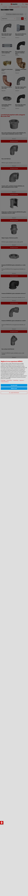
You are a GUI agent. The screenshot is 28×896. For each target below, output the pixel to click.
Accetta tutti (14, 385)
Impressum (22, 380)
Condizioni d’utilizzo (5, 381)
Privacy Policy (9, 380)
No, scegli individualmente (14, 392)
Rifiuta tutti (14, 388)
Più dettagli (3, 380)
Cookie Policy (15, 380)
